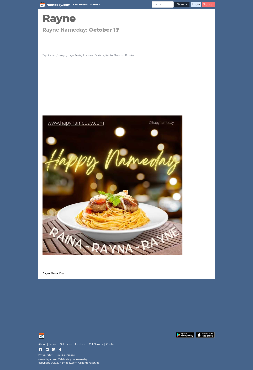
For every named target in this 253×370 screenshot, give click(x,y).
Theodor (119, 55)
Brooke (129, 55)
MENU (94, 4)
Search (182, 4)
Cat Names (96, 344)
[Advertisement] (126, 83)
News (52, 344)
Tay (45, 55)
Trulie (78, 55)
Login (196, 4)
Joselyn (61, 55)
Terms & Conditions (65, 355)
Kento (109, 55)
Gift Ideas (65, 344)
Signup (208, 4)
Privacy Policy (45, 355)
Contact (111, 344)
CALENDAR (80, 4)
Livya (70, 55)
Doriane (99, 55)
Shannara (87, 55)
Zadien (52, 55)
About (42, 344)
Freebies (80, 344)
